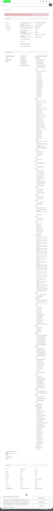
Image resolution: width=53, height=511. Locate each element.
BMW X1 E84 (39, 132)
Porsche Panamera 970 (41, 344)
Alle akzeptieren (41, 498)
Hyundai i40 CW (39, 198)
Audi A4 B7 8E (39, 78)
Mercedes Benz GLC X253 (40, 280)
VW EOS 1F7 (39, 409)
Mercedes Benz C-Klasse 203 (41, 250)
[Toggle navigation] (1, 1)
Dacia (36, 157)
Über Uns (22, 41)
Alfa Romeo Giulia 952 (41, 65)
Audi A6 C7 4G (39, 89)
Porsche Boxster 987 (40, 338)
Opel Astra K (39, 309)
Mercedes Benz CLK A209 (40, 263)
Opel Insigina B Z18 (40, 314)
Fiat (35, 164)
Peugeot (36, 325)
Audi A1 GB (38, 72)
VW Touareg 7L (39, 441)
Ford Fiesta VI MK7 (40, 177)
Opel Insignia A (39, 316)
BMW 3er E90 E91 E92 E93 (41, 115)
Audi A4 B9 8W (39, 82)
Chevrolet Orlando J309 (41, 148)
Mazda (36, 222)
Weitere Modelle (38, 447)
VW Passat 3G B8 (40, 424)
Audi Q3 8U (38, 93)
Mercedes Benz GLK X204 (40, 283)
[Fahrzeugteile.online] (7, 1)
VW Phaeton (39, 428)
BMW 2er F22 (39, 110)
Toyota (36, 394)
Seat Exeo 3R (39, 361)
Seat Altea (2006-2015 (41, 359)
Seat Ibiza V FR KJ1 (40, 364)
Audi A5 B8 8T (39, 84)
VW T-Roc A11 (39, 435)
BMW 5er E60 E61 (40, 121)
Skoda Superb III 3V (40, 387)
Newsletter (8, 27)
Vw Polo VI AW (39, 432)
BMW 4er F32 (39, 119)
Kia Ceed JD (38, 214)
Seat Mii (38, 370)
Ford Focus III (39, 179)
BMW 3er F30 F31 (40, 117)
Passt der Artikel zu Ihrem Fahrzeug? (25, 35)
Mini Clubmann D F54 (41, 294)
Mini (36, 292)
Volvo (36, 402)
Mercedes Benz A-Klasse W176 (41, 237)
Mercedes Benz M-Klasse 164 (41, 286)
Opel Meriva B (39, 320)
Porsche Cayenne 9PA (41, 342)
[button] (40, 1)
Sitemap (36, 32)
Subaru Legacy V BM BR (41, 392)
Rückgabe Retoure (39, 25)
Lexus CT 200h (39, 218)
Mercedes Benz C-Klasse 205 (41, 257)
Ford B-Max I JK (39, 170)
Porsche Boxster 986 (40, 337)
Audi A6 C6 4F (39, 87)
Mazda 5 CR (39, 225)
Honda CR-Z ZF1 (39, 190)
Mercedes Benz (38, 235)
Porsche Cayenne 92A (41, 340)
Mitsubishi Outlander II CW (41, 302)
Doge (36, 161)
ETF (6, 469)
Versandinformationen (25, 46)
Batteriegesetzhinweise (40, 34)
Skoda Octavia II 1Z (40, 378)
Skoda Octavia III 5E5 (40, 379)
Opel (36, 305)
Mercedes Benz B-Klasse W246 (41, 247)
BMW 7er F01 (39, 130)
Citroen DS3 (39, 155)
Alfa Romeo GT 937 (40, 67)
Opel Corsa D (39, 310)
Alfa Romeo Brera (40, 63)
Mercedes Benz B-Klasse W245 (41, 244)
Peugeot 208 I (39, 327)
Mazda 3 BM (39, 224)
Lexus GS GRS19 (39, 220)
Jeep (36, 205)
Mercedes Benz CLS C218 (41, 266)
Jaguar (36, 200)
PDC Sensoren (23, 63)
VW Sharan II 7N (39, 433)
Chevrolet (37, 139)
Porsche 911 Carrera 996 (41, 335)
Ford (36, 168)
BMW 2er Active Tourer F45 (41, 108)
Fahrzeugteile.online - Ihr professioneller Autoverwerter (25, 31)
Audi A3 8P (38, 74)
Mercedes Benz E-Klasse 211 (41, 270)
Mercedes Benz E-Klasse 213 (41, 276)
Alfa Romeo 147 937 (40, 59)
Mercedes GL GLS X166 (41, 290)
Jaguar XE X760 (39, 202)
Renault (36, 346)
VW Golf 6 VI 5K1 (39, 413)
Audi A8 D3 (38, 91)
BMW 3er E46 (39, 112)
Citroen (36, 149)
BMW (36, 98)
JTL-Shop (46, 509)
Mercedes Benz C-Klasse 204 (41, 253)
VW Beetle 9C (39, 407)
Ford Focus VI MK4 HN (41, 181)
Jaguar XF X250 (39, 204)
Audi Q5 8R (38, 95)
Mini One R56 (39, 296)
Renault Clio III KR (40, 348)
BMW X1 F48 (39, 134)
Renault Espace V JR (40, 350)
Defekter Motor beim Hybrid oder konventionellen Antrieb (26, 24)
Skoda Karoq (39, 376)
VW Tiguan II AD (39, 439)
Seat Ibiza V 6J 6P (40, 363)
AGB (36, 29)
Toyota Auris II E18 (40, 396)
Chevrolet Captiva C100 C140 (41, 142)
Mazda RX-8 (39, 233)
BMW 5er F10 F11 (40, 123)
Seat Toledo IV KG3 (40, 372)
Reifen (7, 61)
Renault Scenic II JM (40, 355)
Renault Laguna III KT (41, 351)
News (7, 22)
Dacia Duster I (39, 159)
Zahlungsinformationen (25, 43)
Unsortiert (38, 448)
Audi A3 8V (38, 76)
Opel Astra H (39, 307)
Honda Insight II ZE (40, 192)
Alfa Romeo (37, 57)
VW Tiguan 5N (39, 437)
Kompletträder (9, 59)
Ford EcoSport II (39, 176)
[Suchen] (50, 4)
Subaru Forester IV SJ (41, 391)
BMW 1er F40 (39, 105)
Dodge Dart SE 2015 (40, 163)
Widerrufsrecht (38, 36)
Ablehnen (41, 505)
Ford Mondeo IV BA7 (40, 183)
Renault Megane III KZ (41, 353)
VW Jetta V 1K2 (39, 420)
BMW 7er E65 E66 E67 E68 (41, 128)
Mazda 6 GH (39, 227)
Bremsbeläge (23, 59)
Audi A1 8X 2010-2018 (41, 71)
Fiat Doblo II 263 (39, 166)
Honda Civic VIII (39, 189)
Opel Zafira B (39, 322)
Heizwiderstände (24, 61)
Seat (36, 357)
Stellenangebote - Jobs (25, 38)
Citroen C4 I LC (39, 153)
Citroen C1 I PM (39, 151)
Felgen (7, 57)
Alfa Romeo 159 (39, 61)
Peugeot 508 (39, 331)
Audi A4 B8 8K (39, 80)
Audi (36, 69)
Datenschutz (37, 27)
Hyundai (37, 194)
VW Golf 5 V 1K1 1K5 (40, 411)
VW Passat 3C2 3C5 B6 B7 (41, 422)
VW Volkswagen (38, 406)
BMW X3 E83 (39, 136)
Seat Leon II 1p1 (39, 366)
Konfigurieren (41, 501)
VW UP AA (38, 445)
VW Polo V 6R (39, 430)
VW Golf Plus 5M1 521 (41, 419)
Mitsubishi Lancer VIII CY (41, 300)
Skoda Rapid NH (39, 381)
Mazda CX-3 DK (39, 229)
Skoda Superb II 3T (40, 385)
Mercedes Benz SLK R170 (41, 289)
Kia (35, 212)
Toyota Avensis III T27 (41, 398)
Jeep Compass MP (40, 207)
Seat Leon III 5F (39, 368)
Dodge (7, 474)
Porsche (36, 333)
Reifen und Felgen (39, 488)
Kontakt (7, 25)
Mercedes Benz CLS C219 (41, 267)
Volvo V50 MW (39, 404)
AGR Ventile (22, 57)
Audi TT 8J (38, 97)
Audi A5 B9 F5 (39, 85)
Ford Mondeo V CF (40, 185)
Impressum (8, 29)
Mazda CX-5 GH (39, 231)
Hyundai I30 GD (39, 196)
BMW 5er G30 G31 (40, 125)
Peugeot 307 (39, 329)
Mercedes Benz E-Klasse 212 (41, 273)
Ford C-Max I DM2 (40, 172)
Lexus (36, 216)
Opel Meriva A (39, 318)
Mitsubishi (37, 298)
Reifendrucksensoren (25, 65)
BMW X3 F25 (39, 137)
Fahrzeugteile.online (24, 488)
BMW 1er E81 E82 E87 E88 (41, 101)
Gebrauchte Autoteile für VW (26, 27)
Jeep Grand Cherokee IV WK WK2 (41, 210)
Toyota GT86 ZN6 (40, 400)
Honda (36, 187)
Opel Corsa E (39, 312)
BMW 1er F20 (39, 104)
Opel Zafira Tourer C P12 (41, 323)
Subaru (36, 389)
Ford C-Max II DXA (40, 174)
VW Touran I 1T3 (39, 443)
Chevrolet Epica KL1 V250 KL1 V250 (41, 145)
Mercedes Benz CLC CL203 (40, 260)
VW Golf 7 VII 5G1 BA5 (41, 415)
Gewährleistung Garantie (40, 22)
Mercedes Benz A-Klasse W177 (41, 241)
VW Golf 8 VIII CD (40, 417)
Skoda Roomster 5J (40, 383)
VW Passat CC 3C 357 (40, 426)
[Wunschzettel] (43, 1)
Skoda (36, 374)
